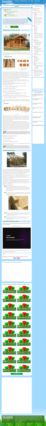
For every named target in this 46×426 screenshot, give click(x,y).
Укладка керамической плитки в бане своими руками (23, 326)
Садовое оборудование (39, 71)
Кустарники (37, 58)
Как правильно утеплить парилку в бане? (8, 308)
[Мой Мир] (18, 258)
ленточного (7, 190)
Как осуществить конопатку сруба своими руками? (23, 343)
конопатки (28, 193)
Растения (35, 56)
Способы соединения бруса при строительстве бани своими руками (8, 291)
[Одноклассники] (16, 258)
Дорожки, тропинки (38, 21)
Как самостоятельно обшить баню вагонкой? (8, 317)
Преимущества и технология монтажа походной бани (9, 361)
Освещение (36, 39)
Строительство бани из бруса (10, 14)
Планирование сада (37, 8)
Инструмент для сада (38, 74)
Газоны (36, 15)
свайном (24, 187)
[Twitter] (15, 258)
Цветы (36, 61)
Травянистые (37, 60)
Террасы (36, 28)
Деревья (36, 57)
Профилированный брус (11, 12)
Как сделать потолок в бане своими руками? (8, 343)
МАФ (34, 25)
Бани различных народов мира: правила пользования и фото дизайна (24, 308)
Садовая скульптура (38, 33)
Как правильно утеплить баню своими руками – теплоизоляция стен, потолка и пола (24, 300)
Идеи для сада (37, 0)
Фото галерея (30, 0)
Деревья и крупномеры (39, 18)
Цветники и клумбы (38, 17)
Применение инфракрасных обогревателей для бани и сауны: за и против (23, 370)
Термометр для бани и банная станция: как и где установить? (24, 361)
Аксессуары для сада (38, 22)
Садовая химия (37, 75)
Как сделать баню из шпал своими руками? (8, 335)
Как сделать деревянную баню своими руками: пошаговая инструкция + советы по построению (38, 95)
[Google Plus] (19, 258)
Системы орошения (38, 54)
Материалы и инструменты (38, 70)
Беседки (36, 26)
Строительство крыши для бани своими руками (24, 335)
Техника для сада (24, 0)
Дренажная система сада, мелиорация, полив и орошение (39, 66)
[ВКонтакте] (14, 258)
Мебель (36, 29)
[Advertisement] (16, 271)
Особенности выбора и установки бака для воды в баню (9, 326)
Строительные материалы (39, 72)
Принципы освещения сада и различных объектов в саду (38, 43)
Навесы (36, 32)
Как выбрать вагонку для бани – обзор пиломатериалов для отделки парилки (24, 317)
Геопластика (37, 68)
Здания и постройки (38, 14)
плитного (26, 189)
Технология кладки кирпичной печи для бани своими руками (9, 370)
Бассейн (36, 53)
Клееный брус (10, 13)
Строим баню (17, 0)
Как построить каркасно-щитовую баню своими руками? (24, 291)
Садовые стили (36, 9)
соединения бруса (18, 75)
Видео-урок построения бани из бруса (11, 15)
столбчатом (19, 187)
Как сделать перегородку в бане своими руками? (9, 299)
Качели (36, 30)
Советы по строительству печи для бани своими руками (23, 352)
